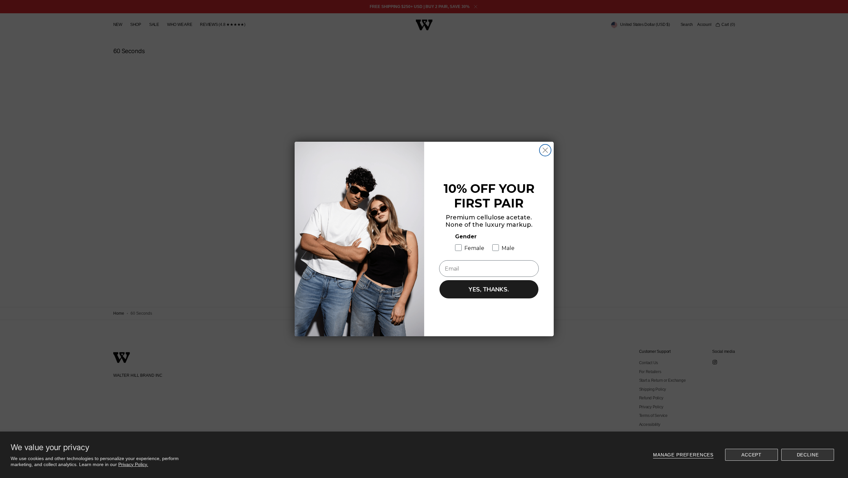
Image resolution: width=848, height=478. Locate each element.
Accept (751, 454)
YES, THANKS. (489, 289)
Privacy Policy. (133, 464)
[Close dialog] (545, 150)
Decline (808, 454)
